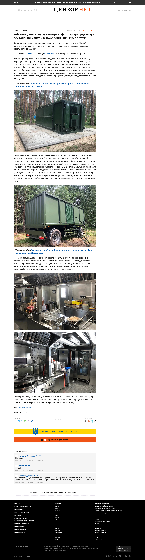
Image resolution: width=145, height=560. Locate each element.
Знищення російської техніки (104, 506)
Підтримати (18, 509)
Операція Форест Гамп (102, 503)
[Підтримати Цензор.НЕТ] (55, 440)
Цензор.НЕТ (31, 54)
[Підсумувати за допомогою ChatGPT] (85, 421)
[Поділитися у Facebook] (15, 420)
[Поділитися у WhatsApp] (25, 420)
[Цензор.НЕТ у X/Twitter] (18, 10)
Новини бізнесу (20, 532)
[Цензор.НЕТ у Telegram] (21, 10)
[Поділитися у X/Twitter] (18, 420)
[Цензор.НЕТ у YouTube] (25, 10)
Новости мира (19, 526)
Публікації (87, 2)
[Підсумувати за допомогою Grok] (95, 421)
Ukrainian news (20, 529)
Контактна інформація (22, 506)
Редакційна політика (22, 524)
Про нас (17, 504)
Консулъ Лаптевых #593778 (30, 456)
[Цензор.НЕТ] (72, 10)
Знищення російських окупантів (105, 508)
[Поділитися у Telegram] (21, 420)
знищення (98, 528)
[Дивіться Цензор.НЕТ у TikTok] (116, 556)
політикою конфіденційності (79, 546)
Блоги (65, 2)
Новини (38, 2)
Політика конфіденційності (24, 521)
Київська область (100, 530)
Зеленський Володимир (102, 521)
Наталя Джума (25, 407)
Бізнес (79, 2)
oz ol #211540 (24, 466)
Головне (57, 530)
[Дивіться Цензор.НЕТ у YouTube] (113, 556)
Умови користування (22, 518)
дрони (97, 526)
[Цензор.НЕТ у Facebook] (15, 10)
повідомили (49, 54)
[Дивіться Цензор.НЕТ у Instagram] (120, 556)
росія (97, 519)
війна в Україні (99, 535)
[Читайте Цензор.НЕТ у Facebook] (103, 556)
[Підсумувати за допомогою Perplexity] (91, 421)
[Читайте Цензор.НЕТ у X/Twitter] (106, 556)
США (96, 537)
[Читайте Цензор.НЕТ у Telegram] (109, 556)
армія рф (98, 523)
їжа (31, 412)
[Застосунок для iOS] (32, 10)
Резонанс (52, 2)
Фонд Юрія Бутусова (21, 512)
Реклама (17, 515)
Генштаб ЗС (98, 539)
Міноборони (20, 412)
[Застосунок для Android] (28, 10)
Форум (72, 2)
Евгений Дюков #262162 (29, 476)
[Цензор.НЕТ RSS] (35, 10)
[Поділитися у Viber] (28, 420)
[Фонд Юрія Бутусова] (55, 431)
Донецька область (101, 532)
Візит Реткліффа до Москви (103, 513)
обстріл (97, 516)
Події (45, 2)
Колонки (96, 2)
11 (91, 30)
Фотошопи (58, 517)
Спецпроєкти (59, 532)
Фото (25, 30)
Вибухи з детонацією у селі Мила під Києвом (108, 510)
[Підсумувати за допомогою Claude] (88, 421)
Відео (59, 2)
